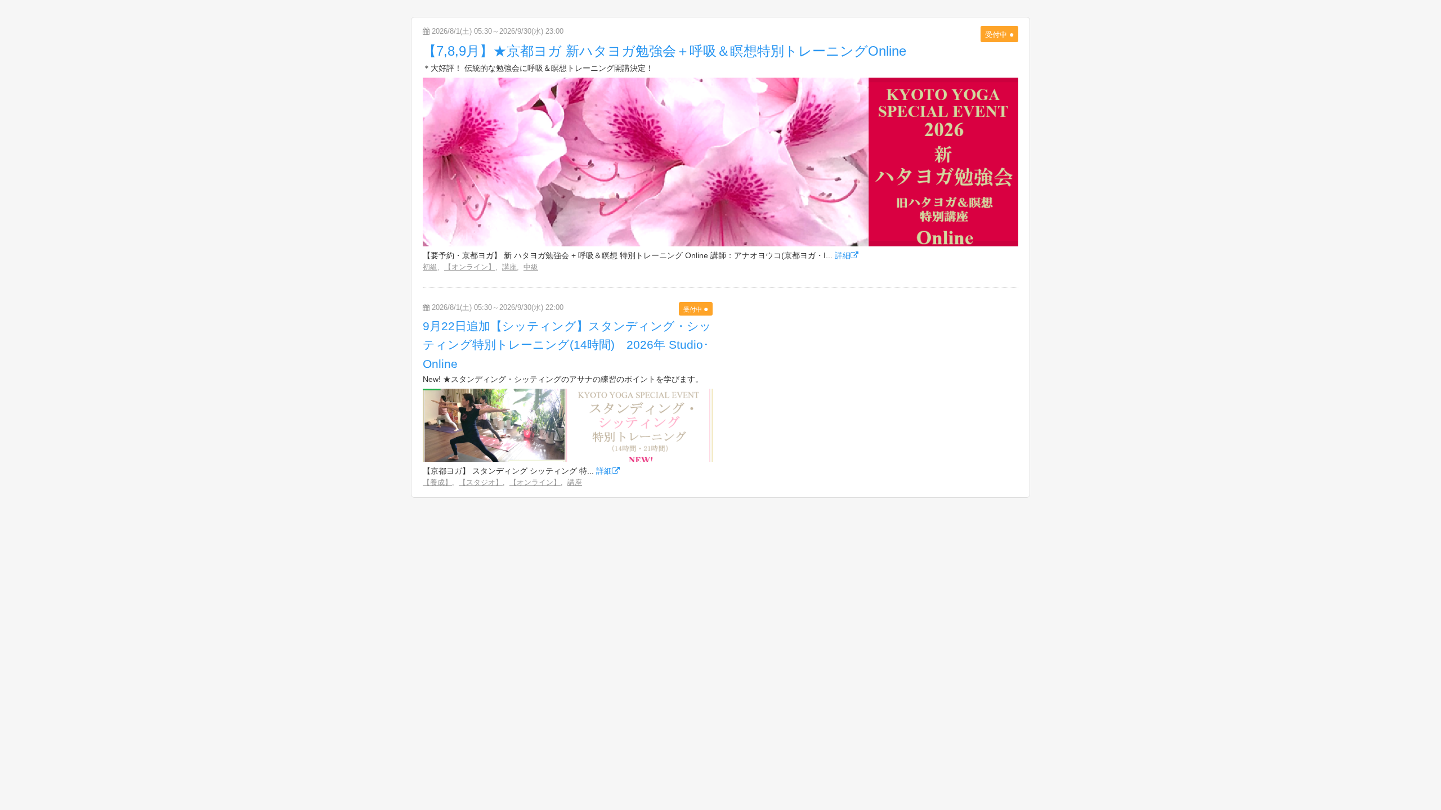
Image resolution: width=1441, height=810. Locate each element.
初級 (430, 267)
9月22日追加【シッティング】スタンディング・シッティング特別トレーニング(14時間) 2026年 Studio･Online (567, 345)
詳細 (843, 255)
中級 (530, 267)
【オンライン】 (469, 267)
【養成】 (437, 482)
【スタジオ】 (481, 482)
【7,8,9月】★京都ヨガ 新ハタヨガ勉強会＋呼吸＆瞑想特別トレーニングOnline (664, 50)
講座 (509, 267)
